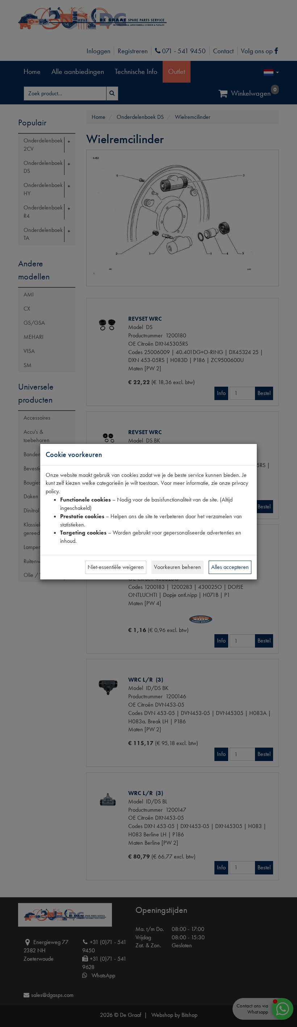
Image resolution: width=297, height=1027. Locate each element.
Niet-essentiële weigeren (116, 567)
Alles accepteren (230, 567)
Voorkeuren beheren (177, 567)
